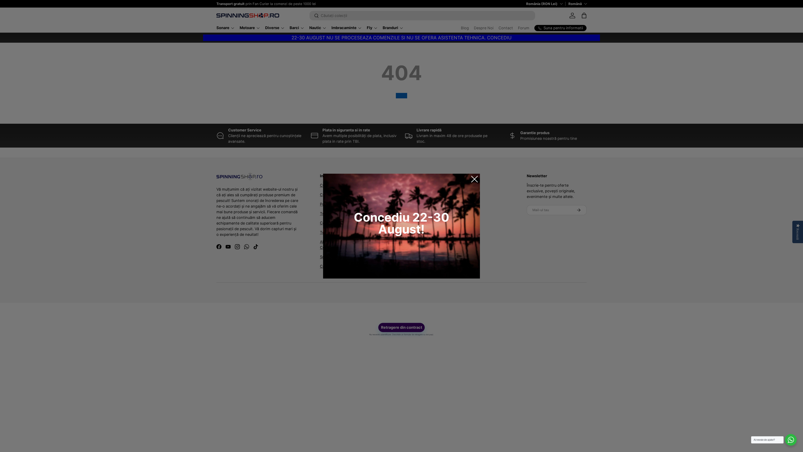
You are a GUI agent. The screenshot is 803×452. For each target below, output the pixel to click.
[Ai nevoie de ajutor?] (791, 440)
